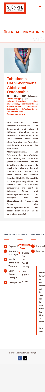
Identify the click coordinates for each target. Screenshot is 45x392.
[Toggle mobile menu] (40, 7)
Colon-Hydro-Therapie (11, 274)
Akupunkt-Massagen (11, 253)
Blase (35, 101)
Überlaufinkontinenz (16, 114)
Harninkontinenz (14, 106)
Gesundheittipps (14, 98)
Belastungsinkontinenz (17, 101)
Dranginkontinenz (30, 104)
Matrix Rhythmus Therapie (11, 262)
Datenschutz (38, 246)
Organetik (11, 246)
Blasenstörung (13, 104)
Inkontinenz (32, 106)
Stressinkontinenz (15, 111)
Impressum (38, 251)
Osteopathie (12, 109)
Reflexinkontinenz (30, 109)
